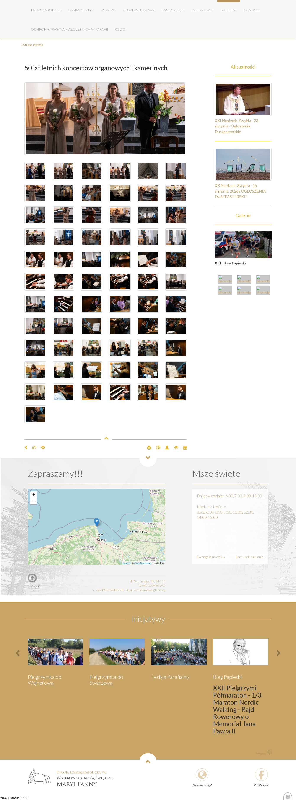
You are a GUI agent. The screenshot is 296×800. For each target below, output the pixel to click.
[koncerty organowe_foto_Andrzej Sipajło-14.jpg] (91, 282)
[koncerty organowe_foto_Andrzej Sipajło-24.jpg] (148, 259)
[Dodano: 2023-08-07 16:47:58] (183, 447)
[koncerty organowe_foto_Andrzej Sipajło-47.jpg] (63, 171)
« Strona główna (32, 44)
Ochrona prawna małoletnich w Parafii (69, 29)
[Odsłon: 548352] (174, 447)
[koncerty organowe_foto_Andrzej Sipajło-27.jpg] (176, 237)
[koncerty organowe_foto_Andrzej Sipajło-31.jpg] (91, 237)
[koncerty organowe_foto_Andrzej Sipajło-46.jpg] (120, 171)
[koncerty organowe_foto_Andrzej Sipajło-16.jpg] (35, 304)
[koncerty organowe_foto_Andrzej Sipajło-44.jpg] (63, 193)
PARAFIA (107, 10)
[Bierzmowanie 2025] (264, 291)
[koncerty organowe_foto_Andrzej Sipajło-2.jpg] (120, 326)
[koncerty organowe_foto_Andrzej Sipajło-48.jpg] (176, 171)
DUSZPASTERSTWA (138, 10)
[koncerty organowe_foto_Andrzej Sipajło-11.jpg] (120, 304)
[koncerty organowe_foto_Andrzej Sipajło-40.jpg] (176, 193)
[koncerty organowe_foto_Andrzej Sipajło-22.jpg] (63, 259)
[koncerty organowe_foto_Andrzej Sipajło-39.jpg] (148, 193)
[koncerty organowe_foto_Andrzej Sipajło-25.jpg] (91, 259)
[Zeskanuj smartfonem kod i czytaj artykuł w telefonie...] (156, 447)
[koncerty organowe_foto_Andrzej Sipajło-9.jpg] (176, 304)
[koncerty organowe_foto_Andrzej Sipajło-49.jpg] (35, 171)
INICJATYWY (201, 10)
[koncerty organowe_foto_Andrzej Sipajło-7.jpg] (63, 326)
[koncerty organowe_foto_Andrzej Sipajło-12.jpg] (91, 304)
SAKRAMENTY (79, 10)
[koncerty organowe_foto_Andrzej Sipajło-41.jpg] (91, 171)
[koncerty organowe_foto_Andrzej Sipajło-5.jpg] (91, 326)
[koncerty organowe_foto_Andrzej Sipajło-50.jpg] (105, 118)
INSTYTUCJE (172, 10)
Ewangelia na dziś (210, 557)
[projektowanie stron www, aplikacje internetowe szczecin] (264, 752)
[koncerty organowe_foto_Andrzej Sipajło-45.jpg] (148, 171)
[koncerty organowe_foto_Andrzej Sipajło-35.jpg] (120, 215)
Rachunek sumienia (249, 557)
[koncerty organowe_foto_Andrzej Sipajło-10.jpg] (63, 304)
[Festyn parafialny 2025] (264, 280)
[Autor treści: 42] (165, 447)
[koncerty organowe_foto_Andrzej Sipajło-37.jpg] (63, 215)
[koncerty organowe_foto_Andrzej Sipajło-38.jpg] (35, 193)
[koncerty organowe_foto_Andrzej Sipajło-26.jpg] (148, 237)
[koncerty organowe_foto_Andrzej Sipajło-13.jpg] (176, 282)
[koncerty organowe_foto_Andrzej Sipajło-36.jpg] (91, 215)
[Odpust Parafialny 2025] (226, 280)
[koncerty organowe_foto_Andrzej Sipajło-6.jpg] (148, 304)
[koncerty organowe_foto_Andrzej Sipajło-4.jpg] (176, 326)
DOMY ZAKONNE (45, 10)
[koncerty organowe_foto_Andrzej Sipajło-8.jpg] (35, 326)
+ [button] (33, 494)
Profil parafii (261, 785)
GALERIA (227, 10)
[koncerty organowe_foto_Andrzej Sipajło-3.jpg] (148, 326)
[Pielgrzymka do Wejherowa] (226, 291)
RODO (120, 29)
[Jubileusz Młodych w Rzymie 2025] (245, 280)
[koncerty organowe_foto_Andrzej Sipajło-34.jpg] (35, 237)
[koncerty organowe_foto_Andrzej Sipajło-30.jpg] (176, 215)
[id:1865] (243, 244)
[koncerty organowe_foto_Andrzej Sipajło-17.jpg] (148, 282)
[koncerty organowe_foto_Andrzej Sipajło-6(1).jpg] (176, 392)
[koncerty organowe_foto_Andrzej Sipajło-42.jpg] (91, 193)
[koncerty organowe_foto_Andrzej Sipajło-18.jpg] (120, 282)
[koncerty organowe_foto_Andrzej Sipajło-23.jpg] (120, 259)
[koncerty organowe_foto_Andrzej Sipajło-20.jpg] (63, 282)
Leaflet (126, 563)
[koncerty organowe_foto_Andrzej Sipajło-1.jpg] (35, 348)
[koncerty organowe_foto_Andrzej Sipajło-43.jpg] (120, 193)
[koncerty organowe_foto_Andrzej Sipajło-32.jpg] (63, 237)
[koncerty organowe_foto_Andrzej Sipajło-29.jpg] (35, 215)
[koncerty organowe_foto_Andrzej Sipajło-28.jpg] (120, 237)
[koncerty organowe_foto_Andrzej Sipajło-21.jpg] (35, 259)
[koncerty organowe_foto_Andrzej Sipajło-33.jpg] (148, 215)
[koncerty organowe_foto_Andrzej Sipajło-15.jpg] (176, 259)
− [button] (33, 501)
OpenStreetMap (142, 563)
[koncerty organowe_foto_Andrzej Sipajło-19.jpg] (35, 282)
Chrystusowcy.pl (201, 785)
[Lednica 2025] (245, 291)
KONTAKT (251, 10)
